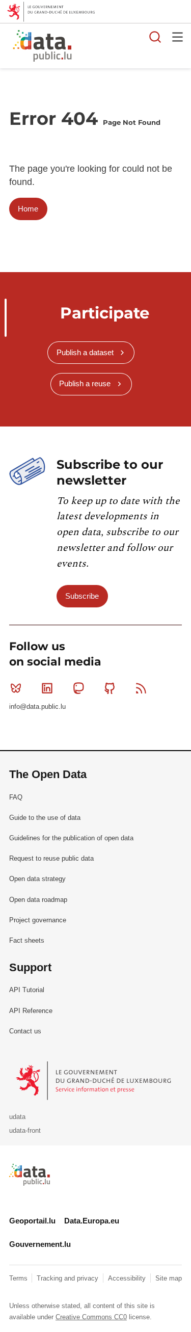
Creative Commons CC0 (91, 1317)
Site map (168, 1278)
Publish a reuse (85, 383)
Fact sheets (26, 940)
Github (110, 688)
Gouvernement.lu (40, 1244)
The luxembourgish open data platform (128, 46)
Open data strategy (37, 879)
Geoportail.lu (32, 1220)
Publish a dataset (85, 352)
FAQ (15, 797)
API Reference (30, 1011)
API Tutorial (26, 990)
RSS (141, 688)
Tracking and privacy (68, 1278)
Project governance (37, 920)
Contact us (25, 1031)
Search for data (155, 36)
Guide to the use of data (44, 817)
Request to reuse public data (51, 858)
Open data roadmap (38, 899)
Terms (19, 1278)
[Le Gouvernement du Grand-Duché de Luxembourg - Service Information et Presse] (94, 1080)
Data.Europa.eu (91, 1220)
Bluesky (16, 688)
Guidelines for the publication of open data (71, 838)
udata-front (25, 1130)
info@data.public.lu (37, 706)
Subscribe (82, 596)
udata (17, 1117)
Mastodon (78, 688)
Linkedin (47, 688)
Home (28, 208)
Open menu (178, 36)
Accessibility (128, 1278)
